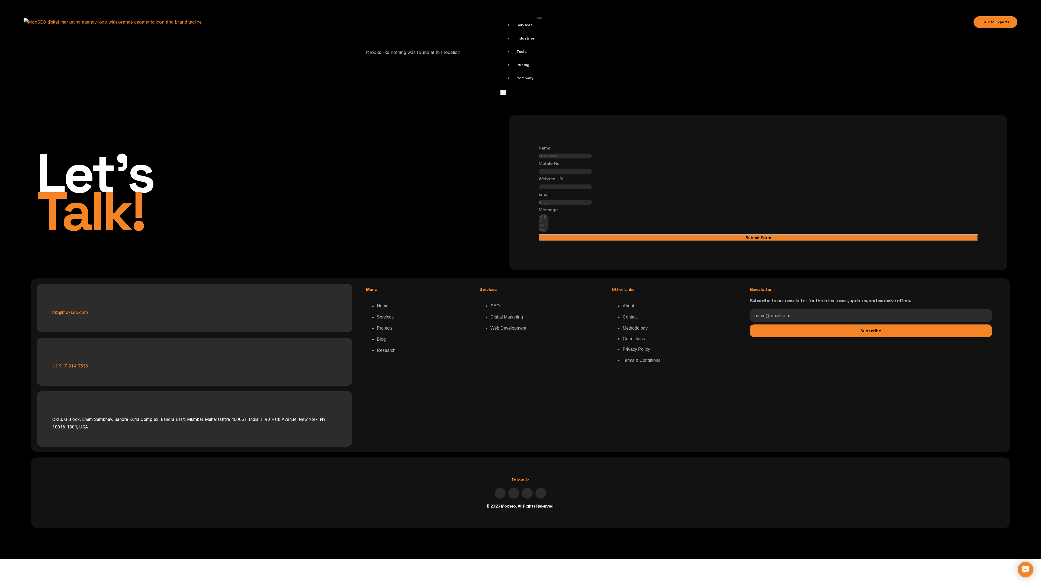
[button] (1025, 569)
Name (545, 148)
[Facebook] (500, 493)
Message (548, 209)
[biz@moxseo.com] (55, 303)
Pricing (523, 65)
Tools (521, 51)
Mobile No (549, 163)
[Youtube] (540, 493)
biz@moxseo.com (70, 312)
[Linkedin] (513, 493)
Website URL (552, 178)
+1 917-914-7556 (70, 366)
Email (544, 194)
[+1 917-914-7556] (55, 356)
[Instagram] (527, 493)
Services (524, 25)
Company (525, 78)
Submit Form (758, 237)
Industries (525, 38)
